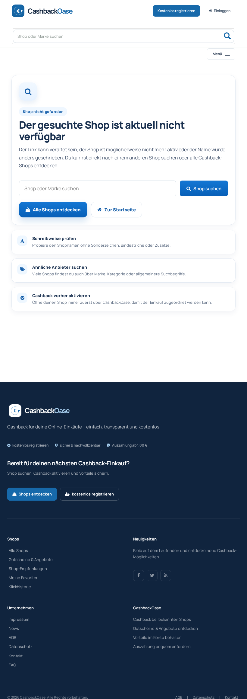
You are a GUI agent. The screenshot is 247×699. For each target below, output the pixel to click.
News (14, 628)
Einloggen (222, 10)
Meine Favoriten (24, 577)
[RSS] (165, 575)
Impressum (19, 619)
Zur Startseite (120, 210)
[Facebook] (138, 575)
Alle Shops (18, 550)
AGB (12, 637)
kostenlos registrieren (93, 494)
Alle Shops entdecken (57, 210)
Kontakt (16, 656)
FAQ (12, 665)
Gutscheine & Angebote (31, 559)
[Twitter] (152, 575)
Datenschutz (21, 646)
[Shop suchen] (227, 36)
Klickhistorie (20, 586)
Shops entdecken (35, 494)
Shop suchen (207, 188)
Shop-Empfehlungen (28, 568)
